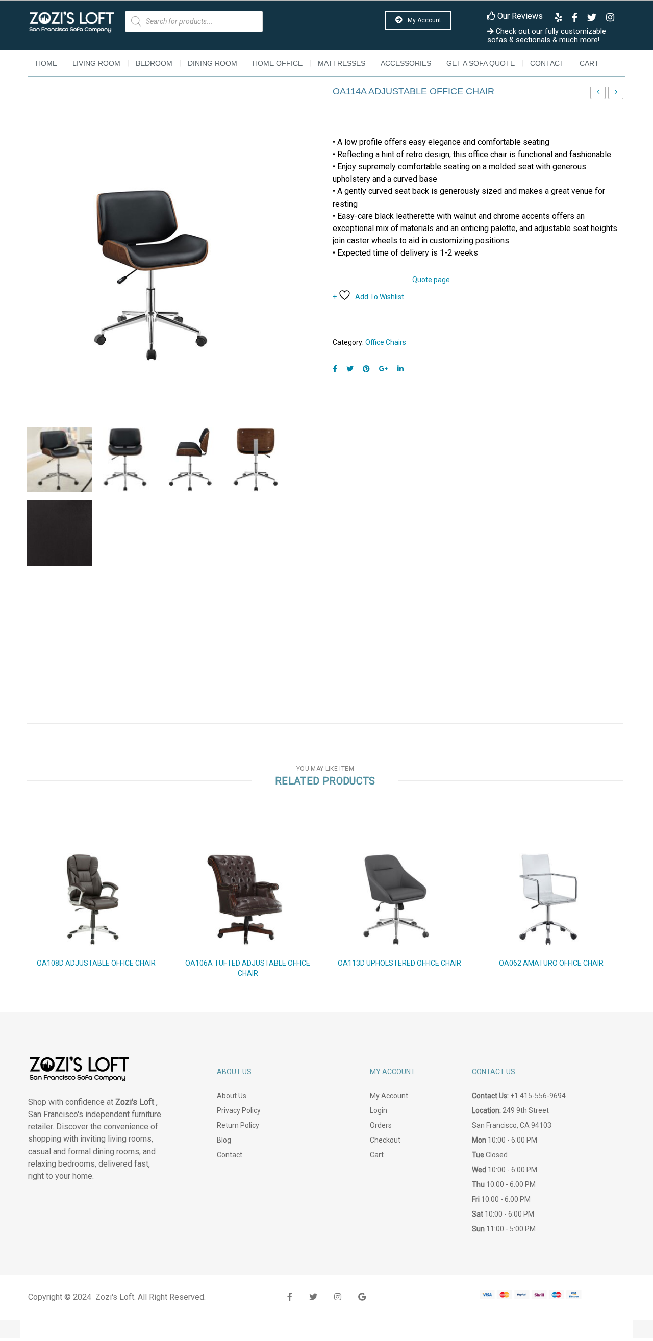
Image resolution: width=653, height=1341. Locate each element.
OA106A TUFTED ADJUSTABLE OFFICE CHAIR (247, 968)
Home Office (278, 63)
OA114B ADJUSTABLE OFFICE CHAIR (616, 94)
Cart (589, 63)
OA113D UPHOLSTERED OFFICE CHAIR (399, 963)
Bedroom (154, 63)
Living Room (96, 63)
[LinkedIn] (400, 369)
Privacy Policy (239, 1110)
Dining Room (212, 63)
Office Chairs (385, 342)
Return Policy (238, 1125)
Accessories (406, 63)
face (289, 1297)
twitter (313, 1297)
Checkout (385, 1140)
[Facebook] (335, 369)
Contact (547, 63)
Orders (381, 1125)
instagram (337, 1297)
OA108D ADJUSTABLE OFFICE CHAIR (96, 963)
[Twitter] (350, 369)
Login (378, 1110)
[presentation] (14, 906)
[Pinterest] (366, 369)
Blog (224, 1140)
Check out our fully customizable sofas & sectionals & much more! (546, 35)
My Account (423, 20)
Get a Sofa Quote (480, 63)
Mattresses (341, 63)
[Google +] (383, 369)
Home (46, 63)
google (362, 1297)
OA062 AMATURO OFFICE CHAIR (551, 963)
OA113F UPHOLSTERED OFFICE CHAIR (598, 94)
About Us (231, 1096)
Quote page (431, 279)
